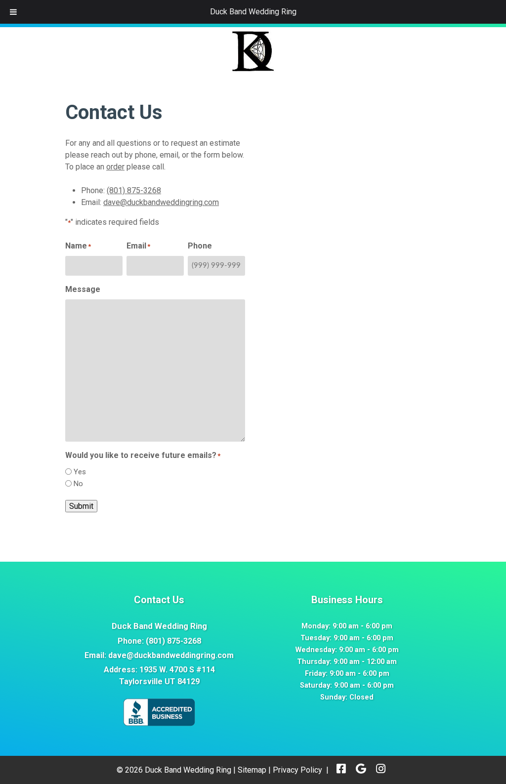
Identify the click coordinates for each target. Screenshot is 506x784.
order (115, 166)
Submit (81, 506)
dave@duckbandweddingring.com (161, 202)
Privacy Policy (297, 770)
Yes (80, 471)
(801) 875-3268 (134, 190)
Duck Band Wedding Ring (253, 11)
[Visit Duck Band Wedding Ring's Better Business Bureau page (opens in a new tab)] (159, 724)
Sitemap (252, 770)
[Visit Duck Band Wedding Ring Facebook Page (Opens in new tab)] (341, 770)
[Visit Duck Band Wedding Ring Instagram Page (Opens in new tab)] (380, 770)
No (78, 483)
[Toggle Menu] (13, 12)
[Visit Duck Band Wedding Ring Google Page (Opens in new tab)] (361, 770)
